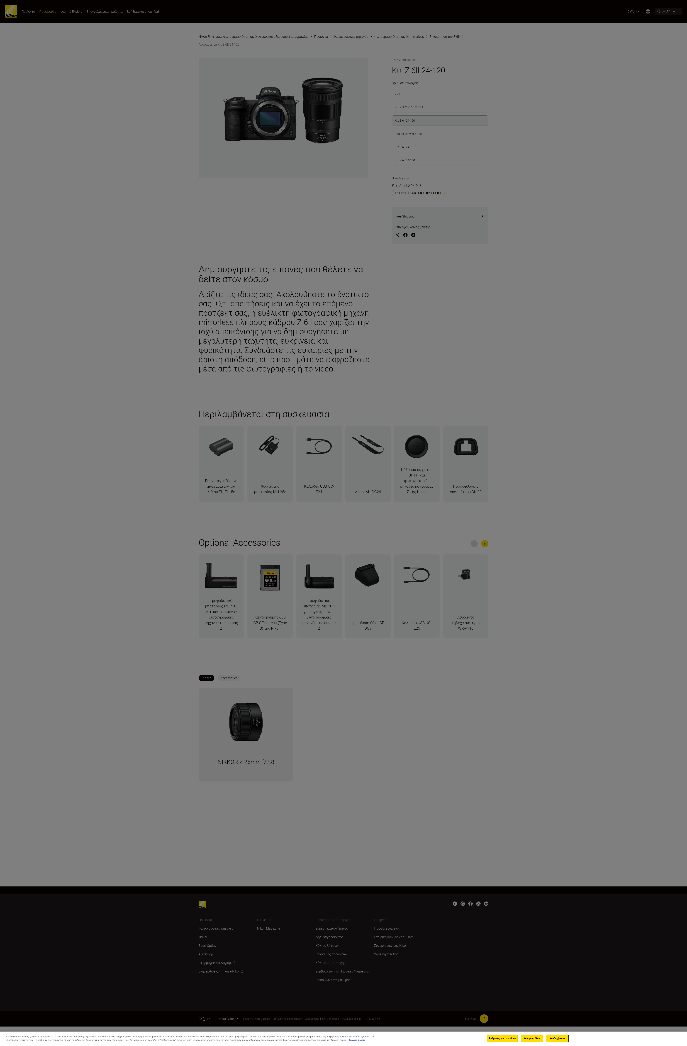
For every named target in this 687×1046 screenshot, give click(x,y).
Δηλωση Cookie (357, 1040)
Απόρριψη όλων (532, 1038)
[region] (343, 1038)
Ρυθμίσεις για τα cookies (502, 1038)
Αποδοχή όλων (557, 1038)
